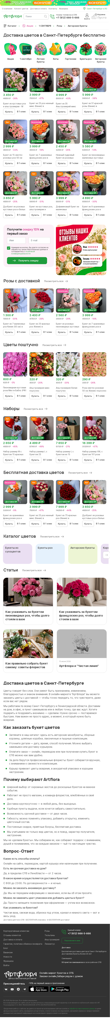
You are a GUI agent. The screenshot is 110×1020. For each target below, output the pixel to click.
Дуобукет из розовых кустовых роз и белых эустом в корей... (14, 209)
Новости (7, 956)
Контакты (53, 9)
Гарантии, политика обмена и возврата (22, 944)
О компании (7, 9)
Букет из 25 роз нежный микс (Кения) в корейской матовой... (41, 106)
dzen (18, 989)
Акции (30, 26)
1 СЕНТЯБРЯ (45, 26)
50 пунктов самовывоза (72, 962)
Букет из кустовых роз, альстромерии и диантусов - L (41, 209)
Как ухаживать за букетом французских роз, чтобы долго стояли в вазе (81, 615)
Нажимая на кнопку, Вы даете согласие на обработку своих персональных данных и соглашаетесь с (29, 251)
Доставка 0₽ (11, 90)
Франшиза (63, 9)
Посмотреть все (54, 281)
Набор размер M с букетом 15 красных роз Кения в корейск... (14, 454)
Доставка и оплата (38, 9)
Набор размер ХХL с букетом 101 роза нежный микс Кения (92, 454)
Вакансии (8, 952)
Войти (6, 965)
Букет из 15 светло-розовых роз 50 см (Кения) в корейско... (13, 158)
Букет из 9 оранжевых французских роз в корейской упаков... (93, 209)
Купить (9, 111)
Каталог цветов (21, 9)
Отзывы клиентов (12, 935)
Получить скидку (28, 260)
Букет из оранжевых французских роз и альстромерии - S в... (13, 518)
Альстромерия (52, 939)
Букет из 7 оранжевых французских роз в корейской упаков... (40, 158)
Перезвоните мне (72, 940)
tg (24, 989)
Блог (5, 948)
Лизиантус (50, 944)
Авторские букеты (77, 26)
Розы (59, 26)
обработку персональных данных (82, 1009)
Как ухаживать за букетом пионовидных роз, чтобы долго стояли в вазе (27, 615)
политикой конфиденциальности (23, 252)
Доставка (66, 947)
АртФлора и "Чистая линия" (79, 666)
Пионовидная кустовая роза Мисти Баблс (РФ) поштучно (14, 390)
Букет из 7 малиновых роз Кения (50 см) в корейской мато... (14, 326)
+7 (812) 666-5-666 (67, 17)
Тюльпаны (50, 935)
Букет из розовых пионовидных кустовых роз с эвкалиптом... (67, 326)
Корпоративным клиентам (16, 931)
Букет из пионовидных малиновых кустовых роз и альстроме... (93, 158)
